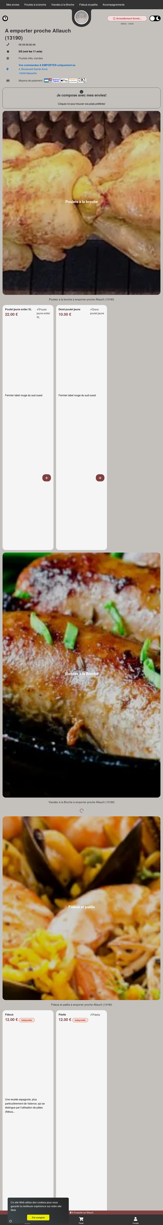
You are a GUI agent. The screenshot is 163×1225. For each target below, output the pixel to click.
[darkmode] (155, 18)
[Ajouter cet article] (46, 477)
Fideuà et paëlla (88, 4)
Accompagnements (113, 4)
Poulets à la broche (35, 4)
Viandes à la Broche (62, 4)
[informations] (5, 18)
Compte (136, 1223)
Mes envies (12, 4)
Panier (81, 1223)
